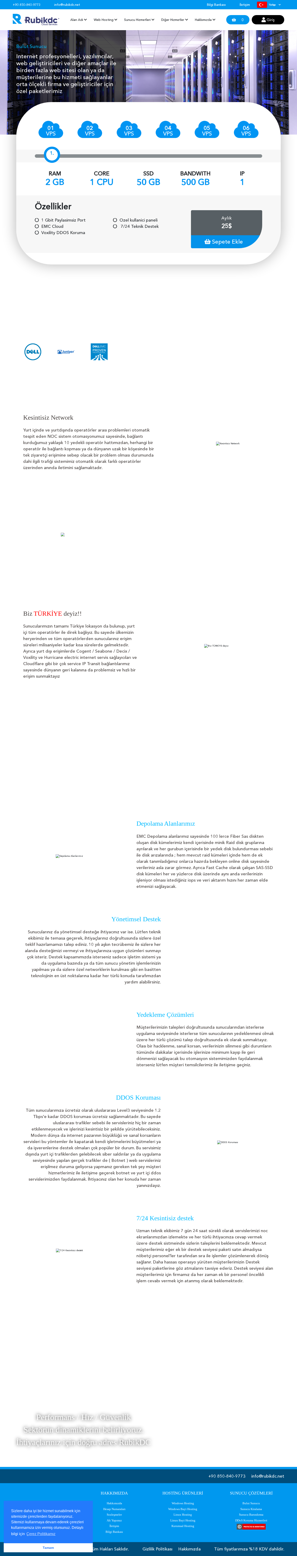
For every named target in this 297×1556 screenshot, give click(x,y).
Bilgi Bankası (216, 5)
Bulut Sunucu (251, 1503)
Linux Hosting (183, 1514)
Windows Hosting (183, 1503)
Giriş (270, 19)
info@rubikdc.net (267, 1476)
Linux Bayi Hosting (182, 1520)
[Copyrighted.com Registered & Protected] (251, 1527)
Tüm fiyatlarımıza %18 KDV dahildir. (249, 1549)
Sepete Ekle (227, 241)
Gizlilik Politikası (157, 1549)
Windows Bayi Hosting (182, 1509)
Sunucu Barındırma (251, 1514)
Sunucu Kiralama (251, 1509)
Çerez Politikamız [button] (40, 1534)
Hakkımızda (114, 1503)
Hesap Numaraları (114, 1509)
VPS (51, 131)
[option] (33, 352)
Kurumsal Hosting (182, 1526)
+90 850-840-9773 (226, 1476)
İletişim (245, 5)
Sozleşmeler (114, 1514)
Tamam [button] (48, 1548)
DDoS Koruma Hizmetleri (251, 1520)
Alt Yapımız (114, 1520)
